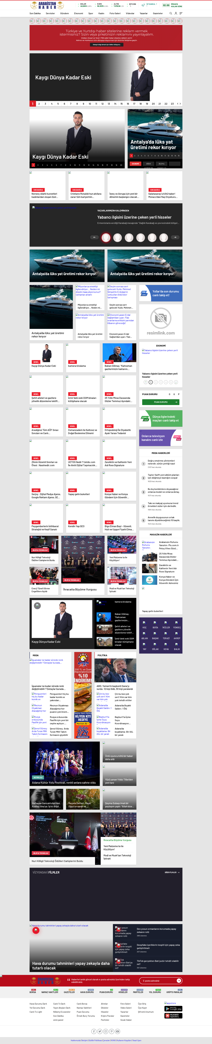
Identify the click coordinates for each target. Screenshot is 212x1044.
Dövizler (104, 1007)
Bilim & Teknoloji (161, 164)
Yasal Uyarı (137, 1040)
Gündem (64, 13)
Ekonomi (78, 13)
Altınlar (104, 1003)
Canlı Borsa (82, 1003)
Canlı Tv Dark (59, 1003)
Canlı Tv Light (36, 1011)
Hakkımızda (75, 1040)
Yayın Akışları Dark (61, 1007)
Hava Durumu (87, 991)
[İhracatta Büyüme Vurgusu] (118, 825)
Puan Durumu (106, 991)
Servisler (50, 13)
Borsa (33, 991)
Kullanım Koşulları (124, 1040)
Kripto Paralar (174, 991)
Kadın (101, 13)
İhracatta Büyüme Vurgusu (117, 840)
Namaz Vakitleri (50, 991)
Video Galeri (126, 1007)
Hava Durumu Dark (38, 1003)
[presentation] (178, 103)
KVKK (113, 1040)
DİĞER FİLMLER (171, 872)
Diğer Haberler (148, 164)
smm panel (58, 1020)
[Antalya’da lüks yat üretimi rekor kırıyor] (51, 307)
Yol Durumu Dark (37, 1007)
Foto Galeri (115, 13)
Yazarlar (144, 13)
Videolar (130, 13)
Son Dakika (35, 13)
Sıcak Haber (126, 1020)
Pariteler (138, 991)
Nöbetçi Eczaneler (62, 1011)
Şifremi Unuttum (146, 1011)
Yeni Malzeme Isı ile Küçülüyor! (113, 848)
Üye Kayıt (142, 1007)
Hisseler (123, 991)
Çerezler (106, 1040)
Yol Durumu (155, 991)
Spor (90, 13)
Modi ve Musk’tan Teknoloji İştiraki (117, 857)
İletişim (85, 1040)
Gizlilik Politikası (95, 1040)
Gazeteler (158, 13)
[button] (33, 103)
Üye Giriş (142, 1003)
